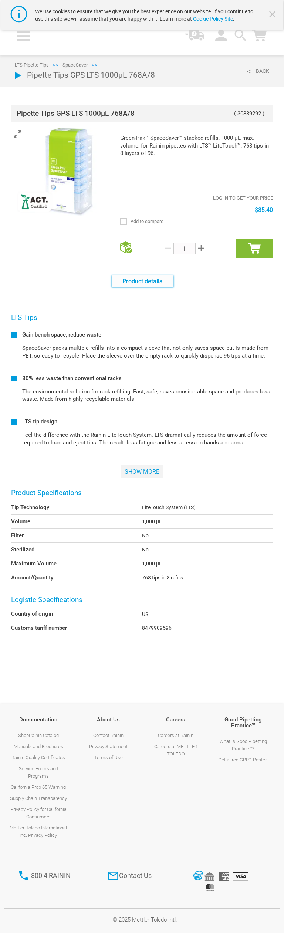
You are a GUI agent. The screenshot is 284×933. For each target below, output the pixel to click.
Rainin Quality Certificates (38, 757)
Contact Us (135, 875)
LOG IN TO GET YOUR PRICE (243, 198)
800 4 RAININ (51, 875)
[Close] (273, 15)
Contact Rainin (108, 735)
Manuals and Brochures (38, 746)
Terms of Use (108, 757)
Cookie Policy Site (213, 19)
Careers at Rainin (175, 735)
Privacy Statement (108, 746)
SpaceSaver (75, 65)
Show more (142, 471)
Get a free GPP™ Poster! (243, 760)
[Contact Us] (113, 876)
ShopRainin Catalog (38, 735)
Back (262, 71)
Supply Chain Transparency (38, 798)
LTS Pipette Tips (32, 65)
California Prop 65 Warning (38, 787)
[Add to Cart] (254, 248)
